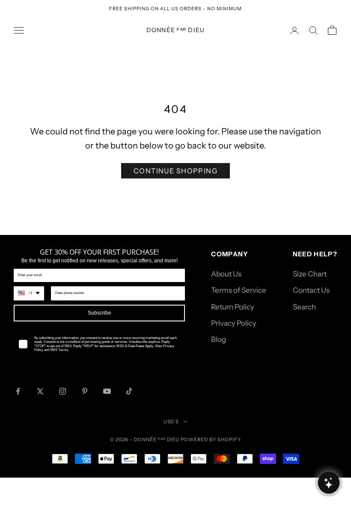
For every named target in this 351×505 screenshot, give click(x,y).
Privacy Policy (233, 323)
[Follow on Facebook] (18, 391)
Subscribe (99, 313)
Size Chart (310, 274)
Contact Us (311, 290)
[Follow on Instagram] (62, 391)
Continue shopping (175, 170)
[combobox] (29, 293)
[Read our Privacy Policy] (175, 361)
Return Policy (232, 307)
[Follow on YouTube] (107, 391)
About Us (226, 274)
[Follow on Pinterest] (84, 391)
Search (304, 307)
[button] (328, 482)
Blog (218, 339)
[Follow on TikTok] (129, 391)
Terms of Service (238, 290)
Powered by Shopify (211, 440)
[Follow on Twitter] (40, 391)
